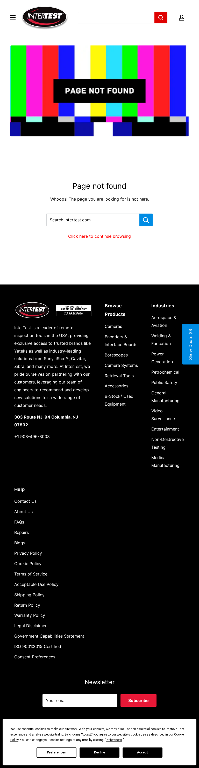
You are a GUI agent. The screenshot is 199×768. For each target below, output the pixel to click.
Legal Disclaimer (30, 625)
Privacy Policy (28, 553)
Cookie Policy (27, 563)
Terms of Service (30, 574)
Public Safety (164, 382)
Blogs (19, 542)
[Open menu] (13, 17)
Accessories (116, 385)
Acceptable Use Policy (36, 584)
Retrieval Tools (119, 375)
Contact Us (25, 501)
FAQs (19, 522)
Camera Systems (121, 365)
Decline (99, 752)
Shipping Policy (29, 594)
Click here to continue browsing (99, 236)
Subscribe (138, 700)
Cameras (113, 326)
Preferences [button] (114, 740)
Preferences (56, 752)
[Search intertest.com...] (146, 220)
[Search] (160, 17)
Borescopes (116, 354)
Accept (142, 752)
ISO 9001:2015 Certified (37, 646)
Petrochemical (165, 372)
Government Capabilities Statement (49, 636)
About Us (23, 511)
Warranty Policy (29, 615)
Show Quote (190, 344)
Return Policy (27, 605)
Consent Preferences (34, 656)
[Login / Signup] (181, 18)
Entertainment (165, 429)
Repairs (21, 532)
